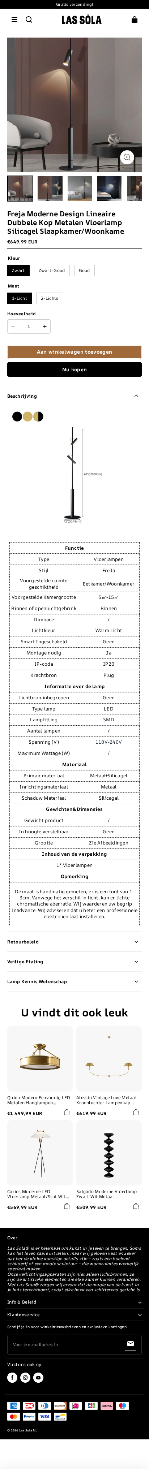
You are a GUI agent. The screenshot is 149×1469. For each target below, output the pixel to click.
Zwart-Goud (52, 270)
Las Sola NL (28, 1430)
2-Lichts (49, 298)
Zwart (18, 270)
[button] (14, 19)
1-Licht (19, 298)
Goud (84, 270)
